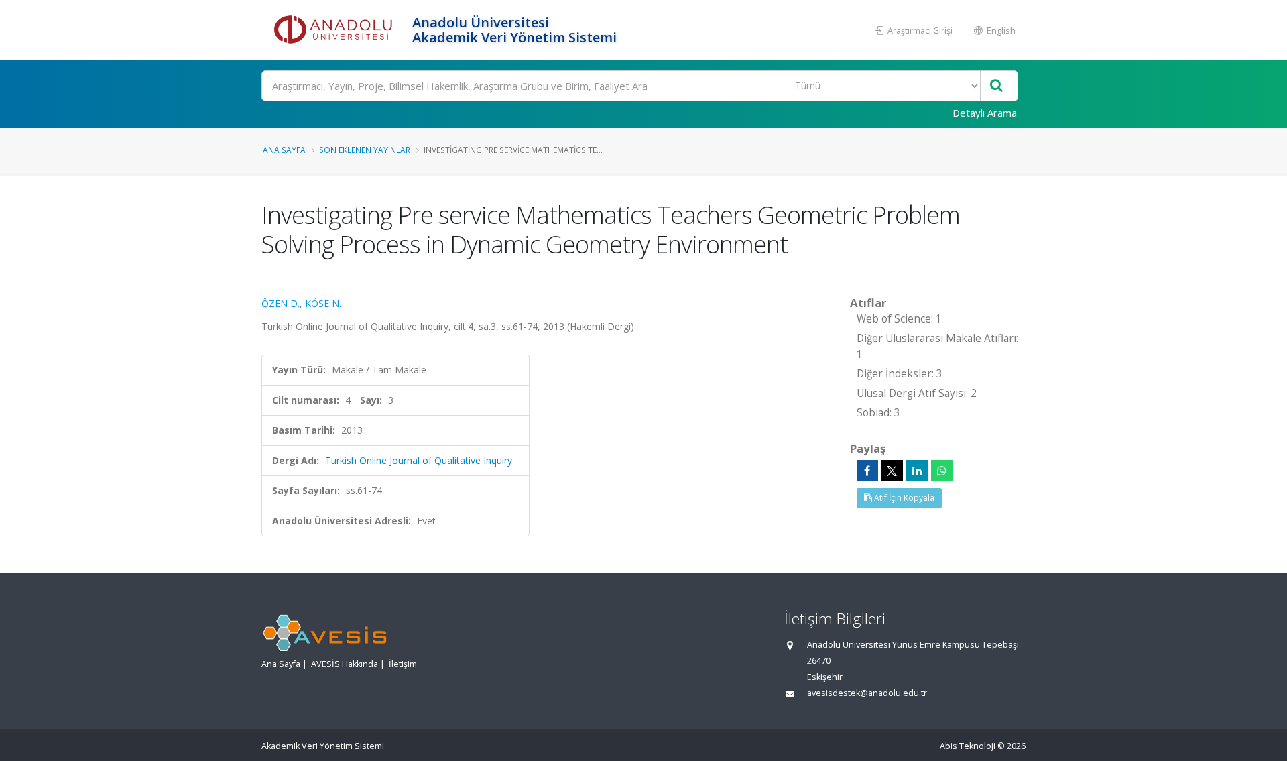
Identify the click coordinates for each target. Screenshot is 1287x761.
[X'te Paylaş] (892, 470)
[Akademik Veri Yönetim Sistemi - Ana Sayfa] (335, 30)
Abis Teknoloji (967, 746)
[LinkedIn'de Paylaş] (917, 470)
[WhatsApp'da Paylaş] (942, 470)
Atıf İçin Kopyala (903, 498)
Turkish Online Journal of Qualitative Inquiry (418, 460)
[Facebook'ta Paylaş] (867, 470)
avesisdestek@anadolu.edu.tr (867, 693)
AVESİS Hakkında (344, 664)
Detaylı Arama (985, 112)
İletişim (403, 664)
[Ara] (996, 86)
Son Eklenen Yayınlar (364, 149)
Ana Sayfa (284, 149)
